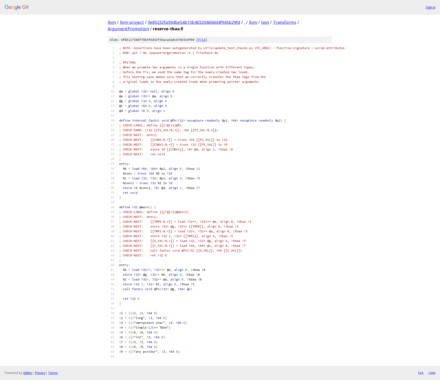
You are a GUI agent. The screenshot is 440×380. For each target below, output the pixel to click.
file (201, 40)
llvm (112, 22)
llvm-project (132, 22)
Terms (53, 373)
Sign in (430, 7)
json (431, 373)
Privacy (40, 373)
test (265, 22)
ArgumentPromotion (128, 28)
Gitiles (27, 373)
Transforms (284, 22)
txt (421, 373)
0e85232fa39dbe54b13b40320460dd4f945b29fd (194, 22)
